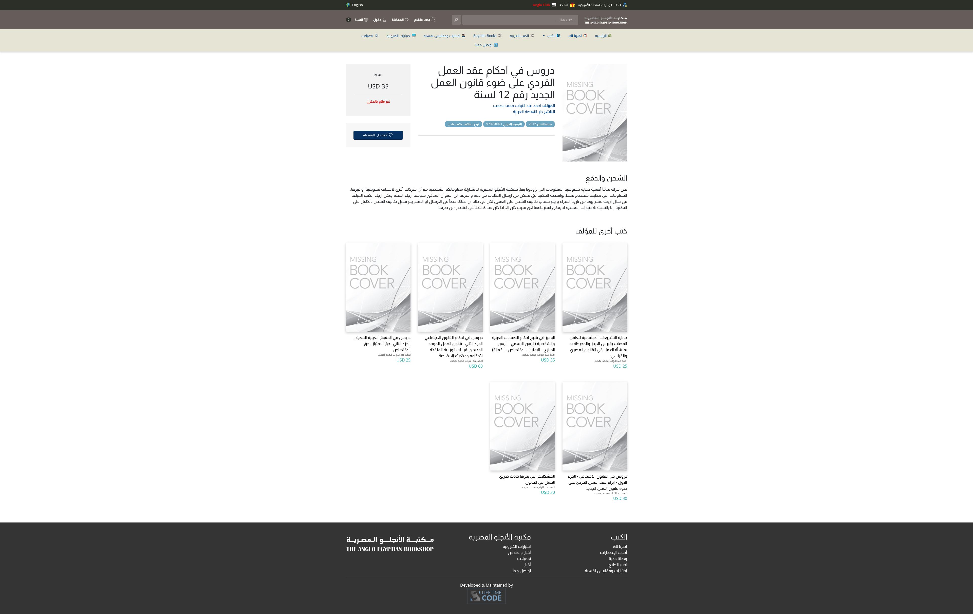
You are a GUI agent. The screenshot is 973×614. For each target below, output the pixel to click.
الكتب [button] (551, 35)
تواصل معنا (484, 44)
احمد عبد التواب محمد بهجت (517, 105)
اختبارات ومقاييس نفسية (442, 35)
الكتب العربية (520, 35)
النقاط (564, 5)
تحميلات (367, 35)
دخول (377, 19)
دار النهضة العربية (528, 111)
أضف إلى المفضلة (375, 135)
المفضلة (398, 19)
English (357, 5)
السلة (356, 19)
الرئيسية (601, 35)
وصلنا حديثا (618, 558)
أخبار (527, 564)
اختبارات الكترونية (398, 35)
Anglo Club (542, 5)
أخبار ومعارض (519, 552)
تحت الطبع (618, 564)
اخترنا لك (620, 546)
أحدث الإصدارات (613, 552)
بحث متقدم (422, 19)
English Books (485, 35)
